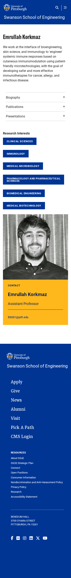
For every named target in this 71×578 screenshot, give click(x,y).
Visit (15, 418)
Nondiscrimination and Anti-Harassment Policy (37, 482)
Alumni (18, 409)
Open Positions (19, 472)
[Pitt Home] (35, 9)
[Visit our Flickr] (18, 538)
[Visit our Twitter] (38, 538)
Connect (15, 467)
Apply (16, 382)
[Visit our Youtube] (45, 538)
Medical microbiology (23, 166)
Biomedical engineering (24, 193)
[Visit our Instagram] (24, 538)
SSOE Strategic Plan (22, 463)
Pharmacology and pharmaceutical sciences (33, 180)
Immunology (16, 153)
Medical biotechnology (24, 205)
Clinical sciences (20, 141)
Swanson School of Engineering (34, 17)
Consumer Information (23, 477)
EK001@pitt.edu (18, 317)
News (16, 400)
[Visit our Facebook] (12, 538)
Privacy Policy (18, 487)
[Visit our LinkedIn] (31, 538)
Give (15, 391)
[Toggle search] (58, 7)
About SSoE (17, 458)
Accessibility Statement (24, 496)
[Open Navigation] (65, 7)
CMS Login (22, 436)
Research (16, 491)
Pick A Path (22, 427)
